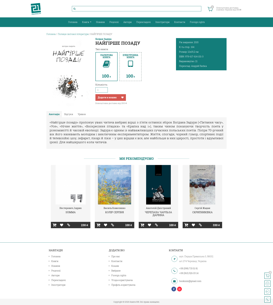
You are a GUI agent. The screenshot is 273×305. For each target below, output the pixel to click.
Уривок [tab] (82, 114)
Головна (72, 22)
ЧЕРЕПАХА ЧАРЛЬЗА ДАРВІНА (158, 213)
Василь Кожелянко (114, 208)
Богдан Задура (103, 39)
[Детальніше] (68, 225)
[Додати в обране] (122, 97)
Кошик (115, 265)
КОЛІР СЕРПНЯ (114, 212)
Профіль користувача (123, 284)
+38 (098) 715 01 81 (188, 268)
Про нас (115, 256)
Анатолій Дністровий (158, 208)
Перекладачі (143, 22)
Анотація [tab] (54, 114)
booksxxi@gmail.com (190, 281)
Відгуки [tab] (68, 114)
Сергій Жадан (202, 208)
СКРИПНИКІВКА (202, 212)
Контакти (179, 22)
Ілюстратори (162, 22)
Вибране (116, 270)
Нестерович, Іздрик (71, 208)
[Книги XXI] (36, 8)
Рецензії (114, 22)
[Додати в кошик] (54, 225)
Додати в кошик (107, 97)
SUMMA (71, 212)
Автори (127, 22)
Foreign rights (197, 22)
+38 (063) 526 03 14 (188, 273)
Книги (86, 22)
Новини (100, 22)
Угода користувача (122, 280)
